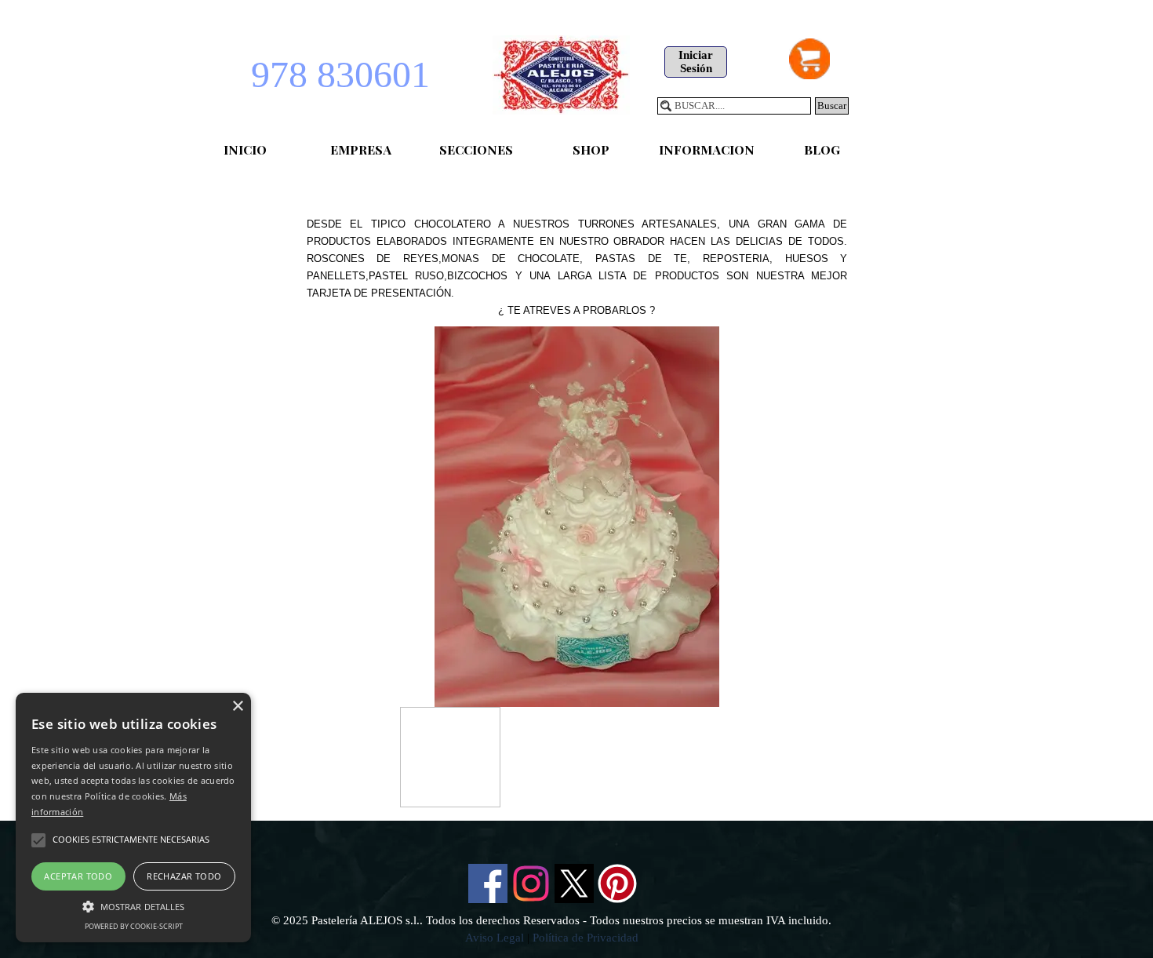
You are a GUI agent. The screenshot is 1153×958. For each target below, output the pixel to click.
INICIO (245, 149)
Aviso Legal (494, 937)
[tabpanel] (577, 249)
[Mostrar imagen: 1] (450, 757)
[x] (574, 883)
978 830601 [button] (340, 74)
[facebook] (487, 883)
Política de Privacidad (585, 937)
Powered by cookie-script (134, 926)
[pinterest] (617, 883)
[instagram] (531, 883)
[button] (133, 904)
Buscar (831, 105)
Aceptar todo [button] (78, 876)
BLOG (822, 149)
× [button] (237, 706)
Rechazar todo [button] (184, 876)
